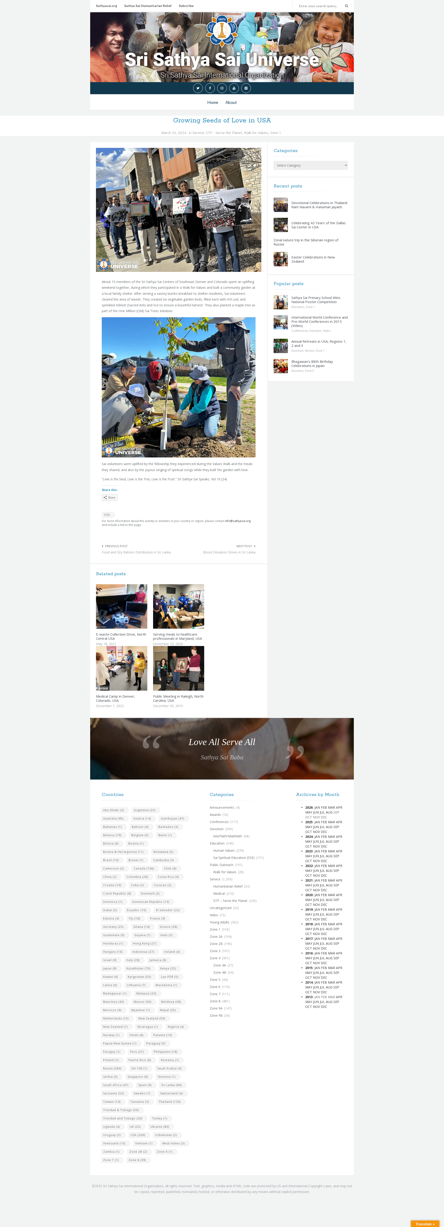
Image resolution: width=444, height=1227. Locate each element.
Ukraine (160, 1127)
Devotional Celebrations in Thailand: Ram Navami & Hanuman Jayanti (319, 204)
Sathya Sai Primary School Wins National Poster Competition (315, 299)
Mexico (142, 1002)
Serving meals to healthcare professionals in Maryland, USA (177, 636)
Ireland (172, 952)
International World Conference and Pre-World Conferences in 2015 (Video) (319, 321)
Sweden (142, 1093)
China (110, 877)
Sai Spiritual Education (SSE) (234, 857)
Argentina (144, 810)
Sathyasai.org (106, 6)
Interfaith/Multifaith (227, 836)
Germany (113, 927)
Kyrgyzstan (139, 977)
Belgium (139, 835)
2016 (309, 953)
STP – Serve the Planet (230, 900)
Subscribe (186, 6)
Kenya (168, 968)
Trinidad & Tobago (121, 1110)
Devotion (315, 331)
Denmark (150, 893)
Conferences (299, 331)
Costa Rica (168, 877)
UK (135, 1127)
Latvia (110, 985)
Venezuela (114, 1143)
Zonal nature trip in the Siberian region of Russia (306, 242)
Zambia (111, 1152)
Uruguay (112, 1135)
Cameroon (113, 868)
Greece (168, 927)
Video (326, 331)
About (231, 102)
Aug (329, 812)
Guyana (142, 935)
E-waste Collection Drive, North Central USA (121, 636)
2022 (309, 866)
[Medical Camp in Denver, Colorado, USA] (132, 668)
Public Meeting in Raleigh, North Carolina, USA (178, 698)
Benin (165, 835)
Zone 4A (219, 965)
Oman (136, 1035)
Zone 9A (216, 1008)
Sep (336, 827)
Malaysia (146, 993)
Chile (170, 868)
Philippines (165, 1052)
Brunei (136, 860)
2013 (309, 997)
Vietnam (143, 1143)
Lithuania (136, 985)
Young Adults (219, 922)
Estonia (111, 918)
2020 (309, 895)
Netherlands (116, 1018)
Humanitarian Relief (228, 886)
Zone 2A (216, 936)
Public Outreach (221, 865)
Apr (339, 807)
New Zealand (152, 1018)
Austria (142, 818)
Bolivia (110, 843)
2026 (309, 807)
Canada (144, 868)
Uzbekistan (166, 1135)
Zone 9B (216, 1015)
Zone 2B (138, 1152)
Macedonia (166, 985)
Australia (113, 818)
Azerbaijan (172, 818)
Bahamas (112, 827)
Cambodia (163, 860)
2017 (309, 938)
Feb (324, 807)
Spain (144, 1085)
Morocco (112, 1010)
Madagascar (114, 993)
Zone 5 (309, 371)
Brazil (111, 860)
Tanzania (139, 1102)
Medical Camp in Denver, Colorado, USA (115, 698)
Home (212, 102)
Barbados (168, 827)
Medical (219, 893)
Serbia (110, 1077)
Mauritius (113, 1002)
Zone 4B (219, 972)
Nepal (168, 1010)
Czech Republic (117, 893)
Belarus (112, 835)
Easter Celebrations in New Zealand (313, 259)
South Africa (115, 1085)
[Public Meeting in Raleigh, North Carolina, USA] (189, 668)
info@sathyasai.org (238, 521)
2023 (309, 851)
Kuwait (110, 977)
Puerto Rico (140, 1060)
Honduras (113, 943)
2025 (309, 822)
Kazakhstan (138, 968)
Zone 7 (111, 1160)
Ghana (141, 927)
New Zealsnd (115, 1027)
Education (297, 307)
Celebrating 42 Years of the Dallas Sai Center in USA (318, 225)
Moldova (171, 1002)
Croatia (112, 885)
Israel (110, 960)
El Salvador (168, 910)
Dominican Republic (150, 902)
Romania (170, 1060)
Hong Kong (144, 943)
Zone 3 (215, 951)
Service (198, 132)
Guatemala (113, 935)
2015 (309, 968)
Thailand (170, 1102)
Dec (324, 831)
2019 (309, 909)
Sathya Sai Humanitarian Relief (148, 6)
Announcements (222, 807)
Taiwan (111, 1102)
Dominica (112, 902)
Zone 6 (165, 1152)
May (308, 812)
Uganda (111, 1127)
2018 (309, 924)
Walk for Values (256, 132)
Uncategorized (220, 908)
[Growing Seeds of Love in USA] (178, 210)
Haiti (166, 935)
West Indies (173, 1143)
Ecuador (136, 910)
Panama (162, 1035)
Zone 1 (275, 132)
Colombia (137, 877)
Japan (110, 968)
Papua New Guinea (119, 1043)
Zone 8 (137, 1160)
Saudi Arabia (169, 1068)
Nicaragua (148, 1027)
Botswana (163, 852)
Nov (316, 831)
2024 (309, 836)
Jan (317, 807)
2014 (309, 982)
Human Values (224, 850)
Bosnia (136, 843)
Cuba (137, 885)
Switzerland (171, 1093)
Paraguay (155, 1043)
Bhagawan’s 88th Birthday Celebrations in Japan (312, 363)
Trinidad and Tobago (122, 1118)
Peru (137, 1052)
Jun (316, 812)
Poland (111, 1060)
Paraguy (111, 1052)
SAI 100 (139, 1068)
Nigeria (176, 1027)
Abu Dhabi (113, 810)
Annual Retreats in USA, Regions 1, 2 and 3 (318, 343)
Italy (133, 960)
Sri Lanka (171, 1085)
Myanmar (140, 1010)
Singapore (138, 1077)
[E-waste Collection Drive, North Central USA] (132, 606)
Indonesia (143, 952)
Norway (111, 1035)
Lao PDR (169, 977)
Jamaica (158, 960)
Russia (112, 1068)
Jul (322, 812)
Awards (215, 814)
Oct (308, 831)
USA (107, 515)
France (157, 918)
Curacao (162, 885)
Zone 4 (215, 958)
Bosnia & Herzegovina (123, 852)
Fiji (134, 918)
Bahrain (140, 827)
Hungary (113, 952)
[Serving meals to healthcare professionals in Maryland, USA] (189, 606)
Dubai (110, 910)
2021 (309, 880)
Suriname (113, 1093)
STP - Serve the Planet (224, 132)
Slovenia (167, 1077)
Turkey (159, 1118)
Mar (331, 807)
